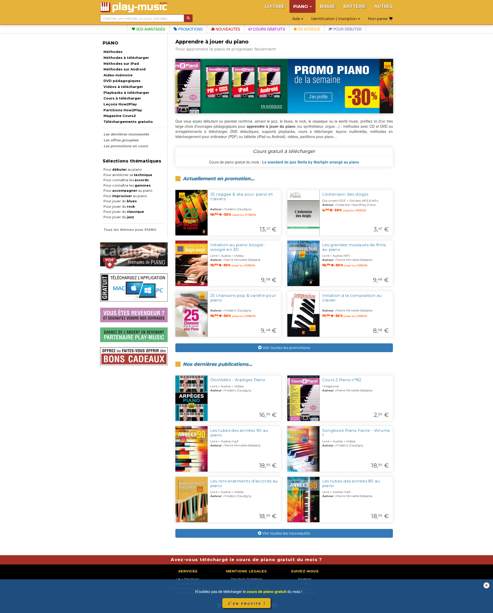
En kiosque (308, 29)
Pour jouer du (120, 201)
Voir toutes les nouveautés (285, 533)
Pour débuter (347, 29)
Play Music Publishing (246, 579)
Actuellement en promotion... (218, 178)
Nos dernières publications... (217, 364)
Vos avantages (150, 29)
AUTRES (383, 6)
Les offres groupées (120, 140)
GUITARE (275, 6)
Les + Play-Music (188, 579)
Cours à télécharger (122, 98)
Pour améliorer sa (127, 175)
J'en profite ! (246, 603)
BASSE (327, 6)
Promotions (190, 29)
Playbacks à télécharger (126, 92)
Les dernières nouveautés (126, 134)
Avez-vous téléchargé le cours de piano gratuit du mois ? (246, 559)
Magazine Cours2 (119, 116)
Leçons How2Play (120, 104)
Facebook (304, 579)
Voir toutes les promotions (286, 347)
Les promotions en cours (125, 146)
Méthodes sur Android (124, 69)
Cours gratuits (268, 29)
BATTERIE (355, 6)
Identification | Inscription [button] (334, 18)
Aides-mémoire (117, 75)
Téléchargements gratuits (128, 122)
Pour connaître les (126, 180)
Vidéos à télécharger (123, 87)
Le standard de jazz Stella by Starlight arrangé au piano (310, 161)
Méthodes (112, 52)
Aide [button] (296, 18)
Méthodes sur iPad (121, 63)
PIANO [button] (301, 6)
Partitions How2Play (122, 110)
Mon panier (378, 18)
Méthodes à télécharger (126, 58)
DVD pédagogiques (121, 81)
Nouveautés (227, 29)
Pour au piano (122, 169)
